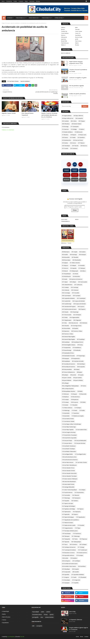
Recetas (77, 45)
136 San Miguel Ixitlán (67, 454)
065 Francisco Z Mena (76, 331)
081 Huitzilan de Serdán (77, 361)
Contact (86, 636)
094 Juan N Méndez (66, 380)
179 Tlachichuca (77, 533)
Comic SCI (77, 33)
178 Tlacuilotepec (66, 533)
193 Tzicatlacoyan (82, 550)
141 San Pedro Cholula (12, 81)
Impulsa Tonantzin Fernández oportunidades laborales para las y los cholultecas (49, 115)
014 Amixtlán (81, 265)
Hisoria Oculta (78, 37)
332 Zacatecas (73, 148)
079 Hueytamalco (75, 358)
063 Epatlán (75, 328)
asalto (42, 611)
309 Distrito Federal (76, 123)
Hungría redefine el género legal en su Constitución (78, 628)
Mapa (26, 1)
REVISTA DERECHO (65, 53)
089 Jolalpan (65, 375)
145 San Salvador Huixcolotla (69, 473)
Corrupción (74, 179)
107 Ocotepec (65, 402)
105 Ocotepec (65, 399)
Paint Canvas (78, 41)
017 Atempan (82, 268)
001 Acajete (74, 251)
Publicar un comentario (8, 130)
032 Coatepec (65, 287)
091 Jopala (80, 375)
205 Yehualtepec (66, 569)
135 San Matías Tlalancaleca (69, 451)
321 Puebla (72, 137)
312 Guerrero (65, 129)
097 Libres (83, 386)
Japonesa (63, 39)
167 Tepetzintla (65, 514)
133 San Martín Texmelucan (68, 446)
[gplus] (67, 596)
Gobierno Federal (66, 170)
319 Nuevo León (82, 134)
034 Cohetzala (65, 290)
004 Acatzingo (73, 254)
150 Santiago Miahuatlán (68, 487)
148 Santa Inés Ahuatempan (69, 481)
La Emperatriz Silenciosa (75, 619)
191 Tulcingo (81, 547)
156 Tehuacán (75, 495)
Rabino (77, 43)
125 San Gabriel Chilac (81, 429)
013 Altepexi (73, 265)
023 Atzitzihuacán (66, 276)
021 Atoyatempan (66, 273)
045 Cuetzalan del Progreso (68, 306)
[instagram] (67, 600)
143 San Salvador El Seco (68, 468)
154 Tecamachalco (79, 492)
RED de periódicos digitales (76, 85)
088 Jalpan (79, 372)
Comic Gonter (78, 31)
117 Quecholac (75, 413)
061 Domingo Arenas (76, 325)
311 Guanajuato (75, 126)
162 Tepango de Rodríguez (68, 506)
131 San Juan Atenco (67, 443)
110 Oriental (65, 405)
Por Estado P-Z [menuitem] (46, 18)
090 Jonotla (73, 375)
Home (77, 636)
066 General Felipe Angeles (68, 336)
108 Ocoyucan (74, 402)
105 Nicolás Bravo (75, 396)
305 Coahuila (65, 121)
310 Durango (65, 126)
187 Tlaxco (65, 544)
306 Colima (73, 121)
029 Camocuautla (82, 282)
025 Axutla (64, 279)
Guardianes (78, 35)
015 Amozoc (65, 268)
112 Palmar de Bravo (67, 407)
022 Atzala (75, 273)
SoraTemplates (11, 636)
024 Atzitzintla (76, 276)
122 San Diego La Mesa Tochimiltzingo (71, 424)
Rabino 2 (63, 45)
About (81, 636)
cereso (4, 619)
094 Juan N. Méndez (78, 380)
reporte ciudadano (15, 23)
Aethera (63, 27)
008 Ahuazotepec (66, 260)
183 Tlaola (74, 539)
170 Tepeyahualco (80, 517)
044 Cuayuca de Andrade (79, 303)
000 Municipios (65, 251)
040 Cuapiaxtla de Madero (68, 298)
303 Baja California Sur (67, 118)
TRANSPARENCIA (65, 221)
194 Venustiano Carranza (68, 552)
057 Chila (64, 323)
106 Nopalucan (74, 399)
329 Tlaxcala (75, 145)
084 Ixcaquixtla (81, 366)
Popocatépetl (35, 611)
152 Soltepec (82, 489)
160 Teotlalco (74, 500)
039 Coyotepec (76, 295)
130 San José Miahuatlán (80, 440)
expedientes (6, 622)
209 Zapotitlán (65, 574)
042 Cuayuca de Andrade (79, 301)
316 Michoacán (78, 132)
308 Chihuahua (65, 123)
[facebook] (86, 1)
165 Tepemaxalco (66, 511)
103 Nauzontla (82, 394)
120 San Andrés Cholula (68, 418)
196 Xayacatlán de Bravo (68, 555)
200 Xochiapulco (66, 561)
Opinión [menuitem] (9, 18)
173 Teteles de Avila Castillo (68, 525)
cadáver (48, 611)
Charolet (77, 29)
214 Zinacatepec (66, 580)
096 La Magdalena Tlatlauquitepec (70, 386)
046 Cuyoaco (81, 306)
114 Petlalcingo (66, 410)
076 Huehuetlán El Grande (68, 355)
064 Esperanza (65, 331)
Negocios (66, 179)
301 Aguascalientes (66, 115)
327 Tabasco (81, 143)
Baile (76, 27)
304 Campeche (79, 118)
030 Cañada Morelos (67, 284)
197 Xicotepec (79, 555)
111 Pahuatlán (73, 405)
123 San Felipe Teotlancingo (69, 427)
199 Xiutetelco (73, 558)
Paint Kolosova (65, 43)
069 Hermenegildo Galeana (68, 344)
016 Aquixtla (73, 268)
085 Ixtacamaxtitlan (67, 369)
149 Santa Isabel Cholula (68, 484)
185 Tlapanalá (65, 541)
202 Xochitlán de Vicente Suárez (69, 563)
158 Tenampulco (76, 498)
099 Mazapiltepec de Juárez (68, 391)
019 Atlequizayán (74, 271)
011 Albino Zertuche (75, 262)
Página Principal (6, 23)
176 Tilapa (77, 528)
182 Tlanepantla (66, 539)
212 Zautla (73, 577)
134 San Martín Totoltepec (68, 448)
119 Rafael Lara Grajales (77, 416)
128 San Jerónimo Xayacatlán (69, 437)
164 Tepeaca (80, 509)
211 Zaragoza (65, 577)
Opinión (83, 179)
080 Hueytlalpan (66, 361)
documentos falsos (37, 614)
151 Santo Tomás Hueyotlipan (69, 489)
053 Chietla (65, 317)
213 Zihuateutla (82, 577)
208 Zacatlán (75, 571)
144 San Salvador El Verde (68, 470)
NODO (80, 164)
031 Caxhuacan (78, 284)
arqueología (6, 611)
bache (4, 614)
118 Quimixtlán (65, 416)
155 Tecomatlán (66, 495)
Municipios (83, 170)
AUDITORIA (64, 219)
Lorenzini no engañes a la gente (77, 77)
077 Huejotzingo (81, 355)
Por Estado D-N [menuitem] (33, 18)
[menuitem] (4, 18)
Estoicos (63, 35)
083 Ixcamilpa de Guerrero (68, 366)
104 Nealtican (65, 396)
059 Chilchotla (83, 323)
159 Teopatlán (65, 500)
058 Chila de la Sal (73, 323)
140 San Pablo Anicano (67, 462)
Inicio (3, 1)
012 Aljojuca (65, 265)
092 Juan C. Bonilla (66, 377)
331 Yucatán (65, 148)
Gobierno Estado (74, 170)
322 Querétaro (81, 137)
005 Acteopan (82, 254)
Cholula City (64, 31)
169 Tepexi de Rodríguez (68, 517)
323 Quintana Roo (66, 140)
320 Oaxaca (65, 137)
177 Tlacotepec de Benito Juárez (70, 530)
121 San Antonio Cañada (68, 421)
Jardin (76, 39)
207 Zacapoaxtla (66, 571)
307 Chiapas (82, 121)
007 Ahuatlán (75, 257)
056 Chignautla (77, 320)
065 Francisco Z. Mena (67, 334)
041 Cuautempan (81, 298)
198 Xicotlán (65, 558)
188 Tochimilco (73, 544)
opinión (51, 614)
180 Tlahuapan (65, 536)
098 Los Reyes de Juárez (68, 388)
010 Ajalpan (65, 262)
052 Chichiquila (77, 314)
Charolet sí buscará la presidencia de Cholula (78, 70)
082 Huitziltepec (81, 364)
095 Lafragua (65, 383)
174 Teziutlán (81, 525)
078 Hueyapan (65, 358)
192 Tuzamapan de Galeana (69, 550)
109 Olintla (82, 402)
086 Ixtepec (76, 369)
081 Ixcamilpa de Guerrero (68, 364)
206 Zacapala (75, 569)
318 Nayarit (73, 134)
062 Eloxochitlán (66, 328)
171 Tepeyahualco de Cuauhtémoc (70, 520)
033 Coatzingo (74, 287)
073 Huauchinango (66, 350)
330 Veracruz (84, 145)
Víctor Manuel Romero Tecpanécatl (27, 114)
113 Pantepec (77, 407)
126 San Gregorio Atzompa (68, 432)
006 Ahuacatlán (66, 257)
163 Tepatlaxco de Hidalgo (68, 509)
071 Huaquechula (66, 347)
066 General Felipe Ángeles (68, 339)
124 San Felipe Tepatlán (67, 429)
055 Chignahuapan (66, 320)
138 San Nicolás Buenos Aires (69, 457)
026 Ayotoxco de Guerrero (75, 279)
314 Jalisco (81, 129)
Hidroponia (64, 37)
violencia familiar (49, 617)
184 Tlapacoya (83, 539)
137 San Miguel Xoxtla (80, 454)
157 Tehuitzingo (66, 498)
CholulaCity (9, 1)
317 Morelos (65, 134)
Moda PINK (64, 41)
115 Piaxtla (74, 410)
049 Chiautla (65, 312)
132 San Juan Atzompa (79, 443)
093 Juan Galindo (77, 377)
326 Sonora (73, 143)
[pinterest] (81, 596)
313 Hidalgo (74, 129)
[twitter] (81, 592)
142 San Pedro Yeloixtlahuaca (69, 465)
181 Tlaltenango (76, 536)
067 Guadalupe (80, 339)
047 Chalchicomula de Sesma (69, 309)
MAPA (75, 164)
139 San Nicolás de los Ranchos (70, 459)
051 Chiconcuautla (66, 314)
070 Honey (80, 344)
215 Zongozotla (76, 580)
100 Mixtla (79, 391)
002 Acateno (82, 251)
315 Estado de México (67, 132)
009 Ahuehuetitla (77, 260)
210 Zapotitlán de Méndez (77, 574)
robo (42, 617)
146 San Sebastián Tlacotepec (69, 476)
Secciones (31, 1)
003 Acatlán (65, 254)
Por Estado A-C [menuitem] (20, 18)
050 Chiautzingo (74, 312)
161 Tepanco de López (67, 503)
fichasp (45, 614)
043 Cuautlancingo (66, 303)
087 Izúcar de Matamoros (68, 372)
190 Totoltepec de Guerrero (68, 547)
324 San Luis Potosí (78, 140)
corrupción (39, 626)
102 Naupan (74, 394)
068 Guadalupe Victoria (77, 342)
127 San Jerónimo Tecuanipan (69, 435)
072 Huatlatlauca (77, 347)
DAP (33, 626)
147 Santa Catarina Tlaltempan (69, 478)
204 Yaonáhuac (82, 566)
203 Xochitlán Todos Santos (69, 566)
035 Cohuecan (74, 290)
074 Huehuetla (76, 350)
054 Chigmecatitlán (74, 317)
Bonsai (63, 29)
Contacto (21, 1)
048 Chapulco (82, 309)
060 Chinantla (65, 325)
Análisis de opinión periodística (77, 93)
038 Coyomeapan (66, 295)
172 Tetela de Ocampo (67, 522)
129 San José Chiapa (67, 440)
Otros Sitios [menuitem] (59, 18)
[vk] (81, 600)
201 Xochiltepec (76, 561)
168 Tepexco (75, 514)
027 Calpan (65, 282)
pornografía (35, 617)
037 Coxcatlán (75, 293)
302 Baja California (78, 115)
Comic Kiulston (65, 33)
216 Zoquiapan (65, 582)
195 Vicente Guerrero (82, 552)
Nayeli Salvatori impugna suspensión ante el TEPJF (76, 62)
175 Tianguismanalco (67, 528)
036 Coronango (66, 293)
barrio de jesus (6, 617)
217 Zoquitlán (75, 582)
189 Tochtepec (83, 544)
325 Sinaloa (65, 143)
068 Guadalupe (65, 342)
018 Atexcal (65, 271)
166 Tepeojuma (76, 511)
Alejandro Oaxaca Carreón (9, 113)
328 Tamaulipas (66, 145)
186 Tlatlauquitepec (76, 541)
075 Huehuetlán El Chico (68, 353)
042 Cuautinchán (66, 301)
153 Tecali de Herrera (67, 492)
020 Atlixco (83, 271)
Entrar (75, 210)
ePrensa (38, 1)
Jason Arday (72, 611)
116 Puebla (82, 410)
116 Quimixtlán (65, 413)
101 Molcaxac (65, 394)
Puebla (15, 1)
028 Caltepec (73, 282)
